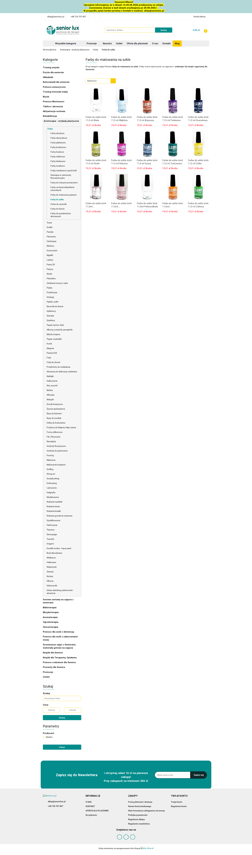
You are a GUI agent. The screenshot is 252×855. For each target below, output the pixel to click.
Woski (49, 274)
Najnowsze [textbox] (92, 81)
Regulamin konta (179, 806)
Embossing (52, 483)
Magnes (50, 348)
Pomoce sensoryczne (54, 87)
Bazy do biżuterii (54, 413)
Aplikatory (51, 311)
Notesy (50, 576)
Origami (50, 544)
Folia (49, 357)
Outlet (119, 43)
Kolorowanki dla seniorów (56, 82)
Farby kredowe (57, 152)
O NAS (88, 802)
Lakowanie (52, 488)
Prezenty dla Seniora (54, 667)
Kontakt (166, 43)
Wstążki (50, 399)
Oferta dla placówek (137, 43)
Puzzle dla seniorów (53, 72)
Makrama (51, 460)
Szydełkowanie (53, 520)
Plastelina (51, 278)
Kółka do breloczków (56, 423)
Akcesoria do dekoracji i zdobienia (62, 371)
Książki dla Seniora (53, 652)
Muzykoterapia (51, 612)
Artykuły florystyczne (56, 446)
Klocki (46, 96)
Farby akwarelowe (58, 138)
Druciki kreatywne (55, 404)
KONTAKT (90, 806)
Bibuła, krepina (53, 334)
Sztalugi (50, 297)
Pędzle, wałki (52, 302)
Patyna (50, 269)
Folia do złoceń (53, 362)
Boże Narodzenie (54, 553)
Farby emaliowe (57, 166)
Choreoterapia (50, 627)
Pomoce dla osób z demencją (59, 632)
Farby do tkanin (57, 209)
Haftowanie (52, 525)
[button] (93, 796)
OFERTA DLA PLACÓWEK (97, 810)
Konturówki (52, 250)
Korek (49, 343)
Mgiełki (50, 255)
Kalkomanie (52, 381)
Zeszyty (50, 571)
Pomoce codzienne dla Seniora (59, 662)
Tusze (49, 222)
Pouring (50, 455)
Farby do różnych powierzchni (64, 182)
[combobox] (101, 80)
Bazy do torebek (54, 418)
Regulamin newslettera (139, 824)
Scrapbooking (53, 478)
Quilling (50, 469)
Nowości (107, 43)
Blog (177, 43)
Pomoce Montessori (53, 101)
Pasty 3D (51, 264)
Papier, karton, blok (55, 325)
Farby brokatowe (58, 147)
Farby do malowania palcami (63, 195)
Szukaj (62, 718)
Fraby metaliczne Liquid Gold (63, 170)
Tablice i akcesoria (53, 106)
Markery (51, 246)
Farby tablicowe (57, 156)
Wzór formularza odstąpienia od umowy (146, 810)
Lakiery (50, 260)
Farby (50, 129)
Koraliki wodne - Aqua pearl (59, 548)
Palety (49, 288)
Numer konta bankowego (139, 806)
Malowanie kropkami (56, 465)
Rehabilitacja (50, 116)
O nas (155, 43)
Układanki (48, 77)
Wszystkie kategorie (65, 43)
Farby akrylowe (57, 133)
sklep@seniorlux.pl (57, 801)
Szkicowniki (52, 585)
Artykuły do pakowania (57, 451)
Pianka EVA (52, 353)
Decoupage (52, 534)
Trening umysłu (51, 67)
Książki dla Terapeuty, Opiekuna (60, 657)
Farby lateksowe (57, 161)
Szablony (51, 320)
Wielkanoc (51, 557)
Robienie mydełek (54, 502)
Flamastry (51, 236)
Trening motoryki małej (55, 91)
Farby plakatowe (58, 142)
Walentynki (52, 567)
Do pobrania (91, 815)
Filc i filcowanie (54, 437)
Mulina (50, 390)
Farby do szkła (57, 199)
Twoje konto (176, 802)
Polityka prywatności (137, 815)
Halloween (51, 562)
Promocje (92, 43)
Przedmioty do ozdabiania (59, 367)
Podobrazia (52, 292)
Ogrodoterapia (50, 622)
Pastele (50, 232)
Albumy (50, 581)
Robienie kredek (54, 511)
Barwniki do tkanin (55, 306)
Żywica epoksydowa (56, 409)
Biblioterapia (49, 607)
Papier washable (54, 339)
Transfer (50, 539)
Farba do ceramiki (58, 204)
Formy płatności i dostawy (140, 802)
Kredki (49, 227)
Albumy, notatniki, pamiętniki (59, 329)
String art (51, 474)
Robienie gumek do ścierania (59, 516)
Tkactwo (51, 530)
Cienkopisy (51, 241)
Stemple (50, 316)
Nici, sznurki (52, 385)
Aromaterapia (50, 617)
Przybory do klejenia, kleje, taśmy (61, 427)
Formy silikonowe (54, 432)
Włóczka (50, 395)
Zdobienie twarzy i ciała (57, 283)
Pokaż (62, 747)
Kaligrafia (51, 492)
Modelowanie (53, 497)
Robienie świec (53, 506)
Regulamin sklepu (136, 819)
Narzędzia (51, 441)
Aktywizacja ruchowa (54, 111)
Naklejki (50, 376)
